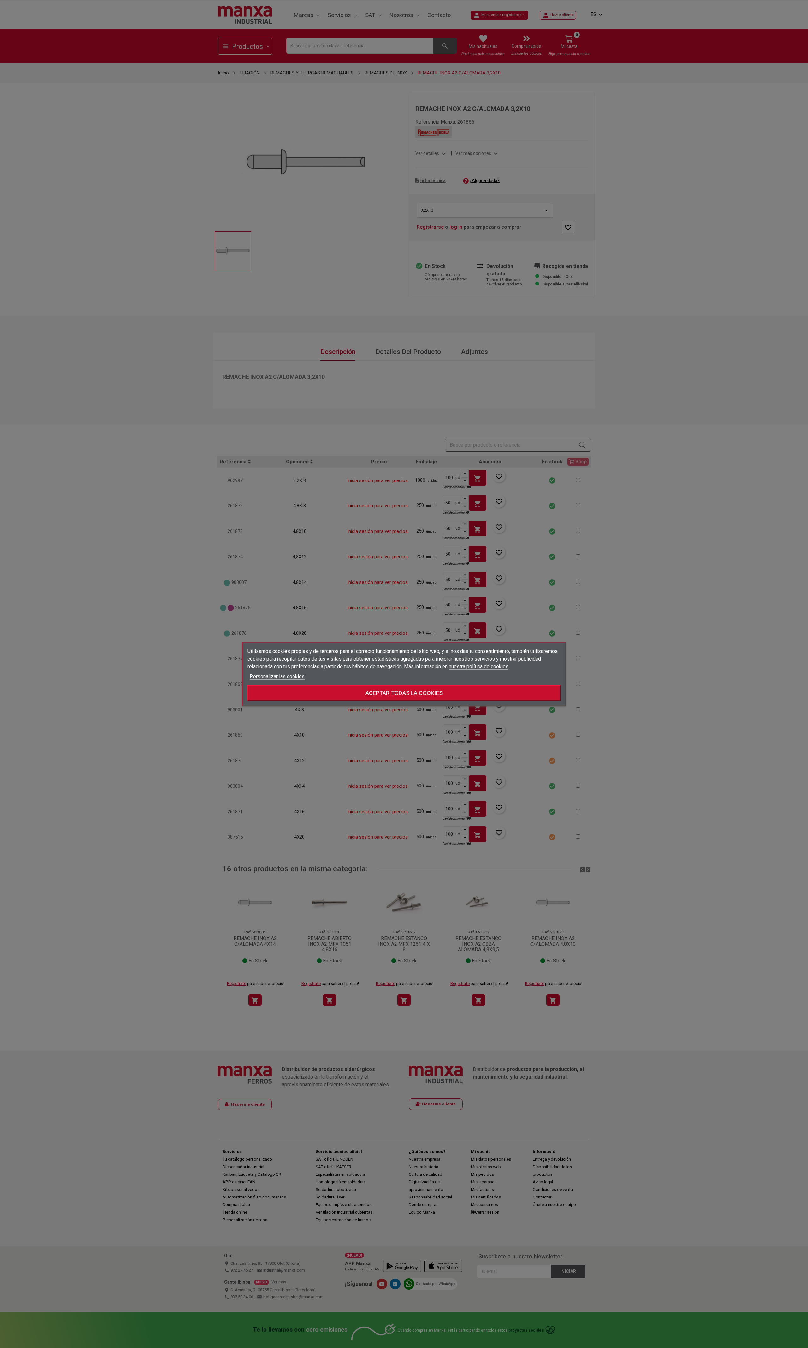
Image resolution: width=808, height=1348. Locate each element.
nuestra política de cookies (478, 666)
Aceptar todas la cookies (404, 692)
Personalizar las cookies (277, 676)
